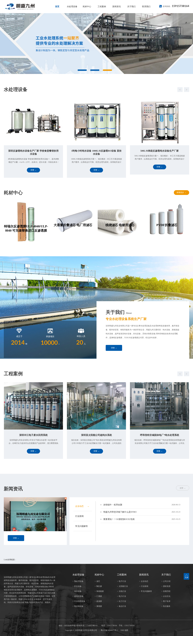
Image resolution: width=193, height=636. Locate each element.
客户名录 (165, 601)
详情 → (114, 348)
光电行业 (121, 591)
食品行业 (121, 606)
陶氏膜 (98, 586)
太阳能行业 (122, 586)
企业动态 (143, 581)
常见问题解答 (145, 591)
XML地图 (124, 630)
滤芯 (97, 581)
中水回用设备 (78, 601)
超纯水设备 (77, 596)
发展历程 (165, 591)
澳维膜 (98, 606)
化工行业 (121, 601)
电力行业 (121, 596)
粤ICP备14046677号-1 (109, 630)
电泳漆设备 (77, 606)
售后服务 (165, 606)
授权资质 (165, 586)
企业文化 (165, 596)
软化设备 (77, 586)
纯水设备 (77, 591)
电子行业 (121, 581)
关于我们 (131, 6)
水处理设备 (72, 6)
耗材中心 (87, 6)
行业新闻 (143, 586)
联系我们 (146, 6)
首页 (57, 6)
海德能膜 (99, 591)
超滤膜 (98, 601)
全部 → (183, 488)
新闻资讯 (116, 6)
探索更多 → (181, 192)
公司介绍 (165, 581)
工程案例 (102, 6)
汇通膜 (98, 596)
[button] (93, 89)
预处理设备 (77, 581)
